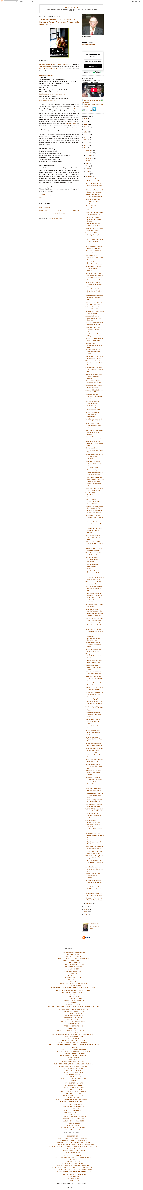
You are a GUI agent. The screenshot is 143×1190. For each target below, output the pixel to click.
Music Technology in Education (73, 1066)
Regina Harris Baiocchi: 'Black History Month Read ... (94, 573)
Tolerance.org (73, 1178)
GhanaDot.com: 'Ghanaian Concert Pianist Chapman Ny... (94, 369)
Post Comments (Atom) (55, 218)
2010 (86, 906)
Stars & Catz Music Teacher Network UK (73, 1172)
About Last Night (73, 956)
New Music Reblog (73, 1076)
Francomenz (73, 1024)
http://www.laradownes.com (47, 100)
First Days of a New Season (73, 1021)
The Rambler (73, 1108)
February (89, 176)
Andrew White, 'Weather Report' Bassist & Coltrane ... (94, 543)
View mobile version (59, 213)
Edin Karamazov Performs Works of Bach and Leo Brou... (94, 588)
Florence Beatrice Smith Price (63, 196)
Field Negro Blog (73, 1019)
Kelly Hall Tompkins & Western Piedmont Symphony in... (92, 403)
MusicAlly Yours (73, 1070)
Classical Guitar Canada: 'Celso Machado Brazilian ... (94, 625)
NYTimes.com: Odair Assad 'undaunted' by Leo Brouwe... (94, 530)
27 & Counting (73, 954)
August (88, 160)
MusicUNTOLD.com (73, 1153)
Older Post (76, 210)
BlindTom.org (73, 1136)
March (88, 174)
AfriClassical (71, 7)
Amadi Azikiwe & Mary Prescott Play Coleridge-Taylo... (94, 425)
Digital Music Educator (73, 1011)
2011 (86, 148)
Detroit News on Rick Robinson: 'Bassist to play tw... (94, 257)
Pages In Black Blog (73, 1085)
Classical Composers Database (73, 1140)
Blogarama (85, 102)
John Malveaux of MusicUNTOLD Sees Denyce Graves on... (93, 822)
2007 (86, 914)
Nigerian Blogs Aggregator (73, 1078)
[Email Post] (45, 194)
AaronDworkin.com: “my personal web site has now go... (94, 869)
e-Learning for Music (73, 1013)
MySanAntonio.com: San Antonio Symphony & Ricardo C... (93, 773)
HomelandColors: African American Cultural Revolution (73, 1045)
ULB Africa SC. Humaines (73, 1121)
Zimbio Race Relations (73, 1129)
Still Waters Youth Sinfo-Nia (73, 1174)
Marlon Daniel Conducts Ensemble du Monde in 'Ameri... (93, 644)
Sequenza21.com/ (73, 1093)
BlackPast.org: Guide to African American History (73, 988)
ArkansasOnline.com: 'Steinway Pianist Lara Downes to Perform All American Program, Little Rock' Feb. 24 (59, 22)
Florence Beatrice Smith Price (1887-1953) (54, 64)
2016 (86, 134)
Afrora (73, 973)
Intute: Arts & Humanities (73, 1151)
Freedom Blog (73, 1028)
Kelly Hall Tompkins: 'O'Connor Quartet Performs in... (92, 559)
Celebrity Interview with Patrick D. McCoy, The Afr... (93, 463)
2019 (86, 126)
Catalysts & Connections (73, 992)
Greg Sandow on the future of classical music (73, 1034)
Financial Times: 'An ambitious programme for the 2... (94, 345)
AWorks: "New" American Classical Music (73, 984)
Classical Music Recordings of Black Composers (73, 1144)
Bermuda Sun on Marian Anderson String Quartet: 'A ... (94, 882)
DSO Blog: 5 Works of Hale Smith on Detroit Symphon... (94, 600)
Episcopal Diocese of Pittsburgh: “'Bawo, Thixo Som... (94, 739)
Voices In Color (73, 1123)
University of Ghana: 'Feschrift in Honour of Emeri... (93, 842)
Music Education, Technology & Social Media (73, 1064)
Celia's (73, 994)
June (87, 166)
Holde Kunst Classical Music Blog (73, 1043)
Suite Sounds (73, 1176)
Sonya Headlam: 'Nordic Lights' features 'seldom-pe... (94, 284)
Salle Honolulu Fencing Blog (73, 1091)
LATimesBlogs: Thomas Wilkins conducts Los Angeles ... (93, 721)
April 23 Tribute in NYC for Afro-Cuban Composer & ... (94, 185)
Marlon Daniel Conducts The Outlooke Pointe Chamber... (94, 456)
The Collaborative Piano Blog (73, 1102)
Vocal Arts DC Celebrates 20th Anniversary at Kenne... (93, 495)
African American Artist (73, 965)
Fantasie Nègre (48, 196)
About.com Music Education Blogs (73, 958)
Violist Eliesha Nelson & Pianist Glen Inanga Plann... (93, 201)
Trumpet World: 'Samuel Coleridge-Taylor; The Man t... (95, 235)
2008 (86, 912)
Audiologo (73, 981)
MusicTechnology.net (73, 1072)
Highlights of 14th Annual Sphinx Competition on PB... (93, 483)
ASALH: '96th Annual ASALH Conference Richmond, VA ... (94, 862)
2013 (86, 142)
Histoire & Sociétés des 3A (73, 1041)
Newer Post (42, 210)
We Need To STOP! (73, 1125)
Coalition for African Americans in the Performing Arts (73, 1007)
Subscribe (93, 66)
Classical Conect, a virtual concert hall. (73, 1142)
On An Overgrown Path (73, 1083)
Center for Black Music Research (73, 1138)
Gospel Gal (73, 1032)
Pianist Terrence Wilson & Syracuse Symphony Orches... (93, 351)
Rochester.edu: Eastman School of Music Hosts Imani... (93, 784)
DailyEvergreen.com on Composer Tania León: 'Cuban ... (93, 714)
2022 (86, 119)
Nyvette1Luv (73, 1081)
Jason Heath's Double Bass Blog (73, 1049)
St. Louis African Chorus (73, 1163)
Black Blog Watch (73, 986)
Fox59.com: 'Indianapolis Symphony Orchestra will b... (94, 678)
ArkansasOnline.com (46, 75)
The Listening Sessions (73, 1106)
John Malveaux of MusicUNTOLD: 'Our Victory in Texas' (93, 501)
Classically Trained (73, 998)
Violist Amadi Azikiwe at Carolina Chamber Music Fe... (94, 363)
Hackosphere (73, 1038)
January (88, 903)
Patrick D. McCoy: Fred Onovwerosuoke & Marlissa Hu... (93, 875)
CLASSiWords (73, 1003)
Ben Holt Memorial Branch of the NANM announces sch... (94, 297)
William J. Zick (94, 923)
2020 (86, 124)
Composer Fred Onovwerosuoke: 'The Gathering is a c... (93, 638)
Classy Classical (73, 1005)
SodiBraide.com (73, 1161)
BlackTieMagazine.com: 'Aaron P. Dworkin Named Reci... (94, 443)
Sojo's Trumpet (73, 1098)
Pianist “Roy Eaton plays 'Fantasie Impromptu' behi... (93, 732)
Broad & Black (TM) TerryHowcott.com (73, 990)
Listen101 (73, 1060)
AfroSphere (73, 975)
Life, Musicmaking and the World (73, 1055)
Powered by (88, 72)
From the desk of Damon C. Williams (73, 1030)
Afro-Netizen (73, 969)
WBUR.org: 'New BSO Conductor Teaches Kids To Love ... (94, 396)
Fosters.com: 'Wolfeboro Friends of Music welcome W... (94, 755)
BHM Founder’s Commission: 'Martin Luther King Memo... (95, 432)
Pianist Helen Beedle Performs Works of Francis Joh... (94, 450)
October (88, 155)
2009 (86, 909)
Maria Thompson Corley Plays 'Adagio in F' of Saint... (93, 537)
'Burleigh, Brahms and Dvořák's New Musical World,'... (93, 656)
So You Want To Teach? (73, 1095)
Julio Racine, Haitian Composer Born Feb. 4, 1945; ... (93, 815)
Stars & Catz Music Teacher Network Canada (73, 1170)
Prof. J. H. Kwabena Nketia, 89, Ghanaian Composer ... (94, 889)
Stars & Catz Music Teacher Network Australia (73, 1168)
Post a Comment (44, 207)
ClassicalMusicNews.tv (73, 1000)
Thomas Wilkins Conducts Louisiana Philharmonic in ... (94, 631)
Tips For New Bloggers (73, 1119)
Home (59, 210)
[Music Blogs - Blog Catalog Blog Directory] (93, 106)
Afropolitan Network (73, 971)
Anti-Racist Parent (73, 977)
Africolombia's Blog (73, 967)
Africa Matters (73, 962)
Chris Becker (73, 996)
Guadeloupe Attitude (73, 1036)
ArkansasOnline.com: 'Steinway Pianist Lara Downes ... (93, 318)
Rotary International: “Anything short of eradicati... (92, 566)
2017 (86, 132)
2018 (86, 129)
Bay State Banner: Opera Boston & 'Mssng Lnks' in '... (94, 829)
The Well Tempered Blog (73, 1110)
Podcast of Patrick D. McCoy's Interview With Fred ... (93, 667)
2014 (86, 140)
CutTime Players (73, 1148)
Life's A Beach (73, 1057)
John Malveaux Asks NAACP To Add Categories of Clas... (94, 241)
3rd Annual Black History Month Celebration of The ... (94, 524)
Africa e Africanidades (73, 960)
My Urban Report (73, 1074)
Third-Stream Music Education (73, 1117)
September (89, 158)
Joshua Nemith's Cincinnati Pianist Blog (73, 1051)
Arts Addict (73, 979)
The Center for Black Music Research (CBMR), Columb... (94, 376)
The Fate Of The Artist (73, 1104)
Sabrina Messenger (73, 1089)
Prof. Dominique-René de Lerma (51, 69)
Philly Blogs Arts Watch (73, 1087)
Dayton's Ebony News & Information (73, 1009)
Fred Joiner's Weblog (73, 1026)
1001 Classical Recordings (73, 952)
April (87, 171)
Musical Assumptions (73, 1068)
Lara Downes (75, 109)
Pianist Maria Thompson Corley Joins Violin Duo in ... (94, 517)
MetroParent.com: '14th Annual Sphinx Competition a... (95, 835)
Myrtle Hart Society (73, 1155)
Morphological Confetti (73, 1062)
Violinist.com (73, 1180)
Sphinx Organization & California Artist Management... (92, 414)
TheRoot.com (73, 1114)
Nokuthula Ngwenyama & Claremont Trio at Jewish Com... (94, 329)
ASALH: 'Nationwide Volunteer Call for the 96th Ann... (94, 708)
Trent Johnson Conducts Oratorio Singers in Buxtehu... (93, 268)
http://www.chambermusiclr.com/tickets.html (52, 94)
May (87, 168)
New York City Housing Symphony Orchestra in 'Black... (93, 219)
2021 (86, 121)
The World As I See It (73, 1112)
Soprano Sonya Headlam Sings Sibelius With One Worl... (94, 291)
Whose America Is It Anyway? (73, 1127)
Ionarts (73, 1047)
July (87, 163)
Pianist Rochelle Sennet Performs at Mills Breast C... (94, 766)
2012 (86, 145)
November (89, 153)
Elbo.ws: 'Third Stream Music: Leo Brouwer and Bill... (94, 208)
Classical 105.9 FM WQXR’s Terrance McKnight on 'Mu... (94, 795)
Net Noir (73, 1159)
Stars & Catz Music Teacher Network (73, 1165)
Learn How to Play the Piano (73, 1053)
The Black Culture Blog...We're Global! (73, 1100)
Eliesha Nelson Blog (73, 1017)
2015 (86, 137)
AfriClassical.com (45, 66)
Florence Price (71, 123)
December (89, 150)
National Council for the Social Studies (73, 1157)
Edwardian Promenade (73, 1015)
